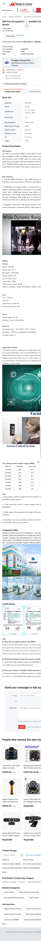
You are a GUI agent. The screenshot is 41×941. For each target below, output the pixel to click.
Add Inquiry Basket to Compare (16, 83)
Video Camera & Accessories (29, 892)
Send (22, 727)
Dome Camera (9, 892)
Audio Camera (34, 898)
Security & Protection (15, 17)
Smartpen (5, 860)
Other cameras (28, 860)
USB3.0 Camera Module (31, 868)
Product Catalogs (34, 855)
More (4, 924)
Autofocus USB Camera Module (12, 868)
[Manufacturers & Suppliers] (20, 4)
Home (4, 17)
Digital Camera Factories (12, 909)
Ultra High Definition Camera (14, 898)
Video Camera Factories (12, 914)
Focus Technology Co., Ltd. (28, 932)
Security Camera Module (32, 920)
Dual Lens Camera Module (11, 864)
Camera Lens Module (11, 920)
